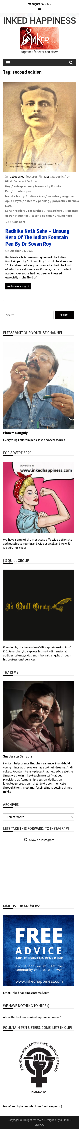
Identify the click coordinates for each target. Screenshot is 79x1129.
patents (30, 201)
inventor (53, 196)
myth (18, 201)
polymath (58, 201)
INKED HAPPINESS (39, 21)
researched (35, 210)
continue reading (16, 286)
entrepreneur (23, 186)
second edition (41, 215)
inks (41, 196)
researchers (54, 210)
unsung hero (63, 215)
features (31, 176)
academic (57, 176)
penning (43, 201)
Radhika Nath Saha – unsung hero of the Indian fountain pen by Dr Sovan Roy (37, 237)
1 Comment (17, 221)
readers (20, 210)
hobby (20, 196)
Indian (32, 196)
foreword (41, 186)
